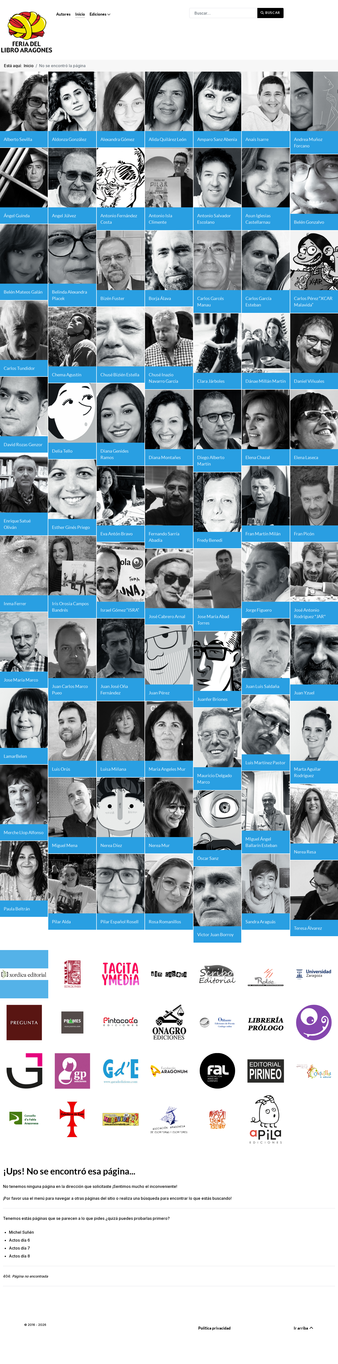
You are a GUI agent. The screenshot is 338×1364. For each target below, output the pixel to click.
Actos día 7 (19, 1248)
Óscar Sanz (207, 858)
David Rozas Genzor (23, 444)
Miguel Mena (64, 845)
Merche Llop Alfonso (24, 832)
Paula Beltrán (17, 908)
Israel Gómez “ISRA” (119, 610)
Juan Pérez (159, 692)
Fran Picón (304, 533)
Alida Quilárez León (167, 139)
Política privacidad (214, 1328)
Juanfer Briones (212, 699)
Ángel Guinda (17, 215)
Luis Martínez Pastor (265, 762)
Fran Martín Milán (263, 533)
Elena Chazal (257, 457)
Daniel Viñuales (309, 381)
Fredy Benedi (209, 540)
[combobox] (223, 13)
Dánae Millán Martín (265, 381)
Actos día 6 (19, 1240)
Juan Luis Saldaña (262, 686)
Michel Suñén (21, 1232)
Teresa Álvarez (308, 928)
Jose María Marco (21, 679)
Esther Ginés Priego (71, 527)
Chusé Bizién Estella (119, 374)
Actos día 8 (19, 1256)
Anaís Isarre (256, 139)
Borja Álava (160, 298)
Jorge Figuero (258, 610)
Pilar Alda (61, 921)
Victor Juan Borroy (215, 934)
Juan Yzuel (304, 692)
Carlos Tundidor (19, 368)
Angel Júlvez (64, 215)
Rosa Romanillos (165, 921)
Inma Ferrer (15, 603)
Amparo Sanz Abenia (217, 139)
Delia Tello (62, 451)
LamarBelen (15, 756)
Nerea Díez (111, 845)
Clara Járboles (211, 381)
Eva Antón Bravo (116, 533)
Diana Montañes (165, 457)
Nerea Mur (159, 845)
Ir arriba (301, 1328)
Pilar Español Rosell (119, 921)
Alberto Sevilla (18, 139)
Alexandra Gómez (117, 139)
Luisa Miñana (113, 769)
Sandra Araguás (260, 921)
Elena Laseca (306, 457)
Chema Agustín (66, 374)
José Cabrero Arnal (167, 616)
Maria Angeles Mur (167, 769)
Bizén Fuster (112, 298)
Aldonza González (69, 139)
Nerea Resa (305, 851)
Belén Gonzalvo (309, 222)
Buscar (272, 13)
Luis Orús (61, 769)
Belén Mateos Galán (23, 292)
